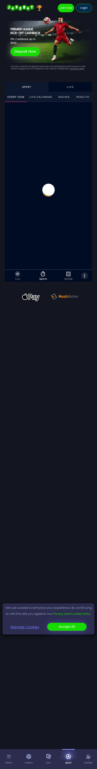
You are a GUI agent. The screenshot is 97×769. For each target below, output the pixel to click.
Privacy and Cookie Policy (72, 614)
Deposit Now (25, 51)
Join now (66, 8)
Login (84, 8)
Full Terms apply (77, 68)
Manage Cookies (24, 627)
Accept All (67, 626)
